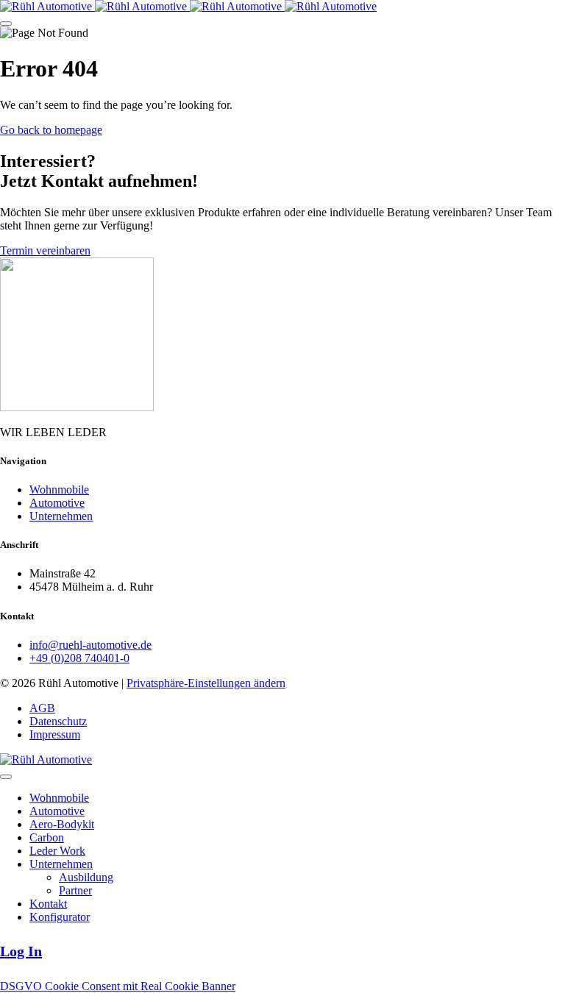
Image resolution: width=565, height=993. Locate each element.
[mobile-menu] (6, 23)
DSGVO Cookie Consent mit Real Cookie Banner (117, 986)
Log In (21, 951)
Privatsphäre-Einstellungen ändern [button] (206, 683)
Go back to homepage (51, 130)
